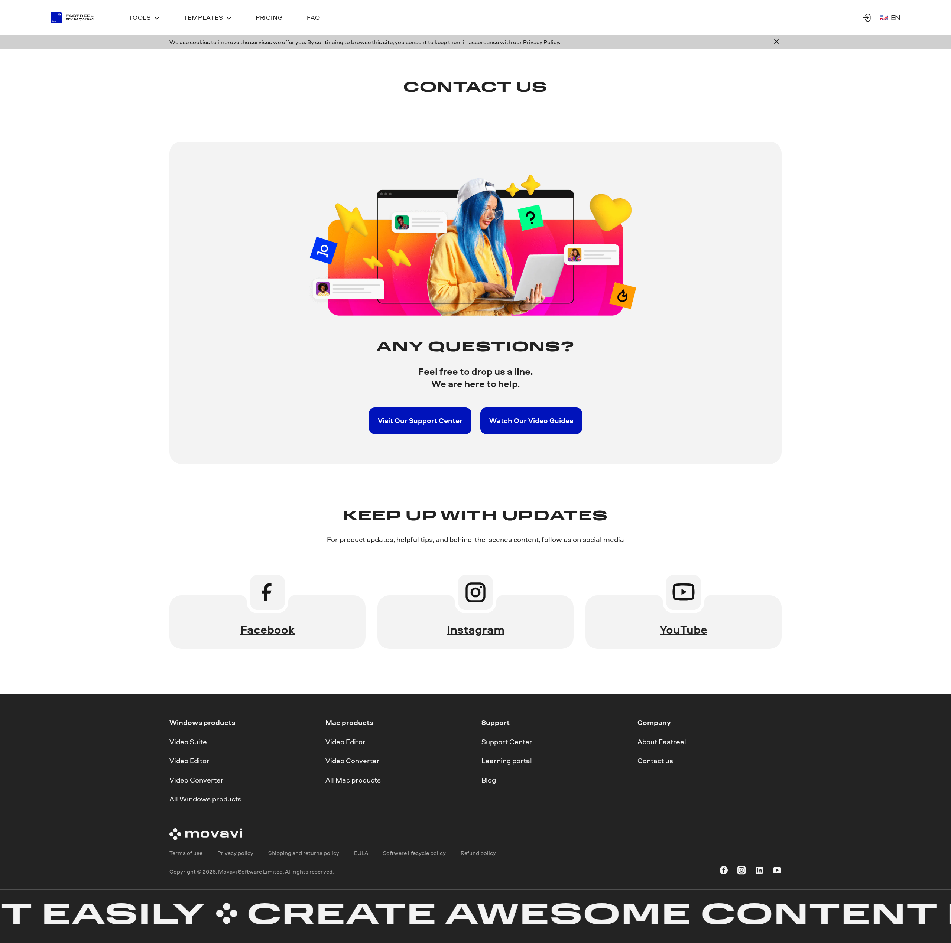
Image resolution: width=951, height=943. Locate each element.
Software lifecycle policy (414, 852)
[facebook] (723, 871)
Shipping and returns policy (303, 852)
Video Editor (189, 760)
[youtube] (777, 871)
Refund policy (478, 852)
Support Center (506, 741)
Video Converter (196, 779)
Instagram (475, 629)
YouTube (683, 629)
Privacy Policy (541, 42)
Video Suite (188, 741)
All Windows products (205, 799)
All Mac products (353, 779)
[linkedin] (759, 871)
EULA (361, 852)
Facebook (267, 629)
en (895, 17)
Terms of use (185, 852)
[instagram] (741, 871)
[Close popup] (776, 42)
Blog (488, 779)
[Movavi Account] (866, 17)
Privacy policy (235, 852)
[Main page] (78, 17)
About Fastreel (661, 741)
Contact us (655, 760)
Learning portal (506, 760)
